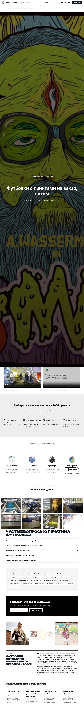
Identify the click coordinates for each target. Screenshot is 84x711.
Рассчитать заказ (77, 2)
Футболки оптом (15, 8)
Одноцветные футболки (26, 583)
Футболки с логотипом (36, 580)
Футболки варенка (34, 577)
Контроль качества (23, 580)
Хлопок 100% (24, 577)
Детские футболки (50, 573)
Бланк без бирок (45, 577)
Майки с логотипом (14, 587)
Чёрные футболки (14, 577)
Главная (7, 8)
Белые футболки (61, 573)
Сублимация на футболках (50, 580)
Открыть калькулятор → (19, 610)
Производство (13, 580)
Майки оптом (50, 583)
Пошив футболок (66, 577)
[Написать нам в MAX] (69, 2)
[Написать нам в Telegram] (62, 2)
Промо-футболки (56, 577)
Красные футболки (14, 583)
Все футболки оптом (14, 573)
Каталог (46, 2)
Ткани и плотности (39, 583)
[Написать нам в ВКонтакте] (65, 2)
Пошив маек (70, 583)
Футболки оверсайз (64, 580)
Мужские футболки (26, 573)
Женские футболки (38, 573)
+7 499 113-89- (35, 610)
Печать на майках (60, 583)
